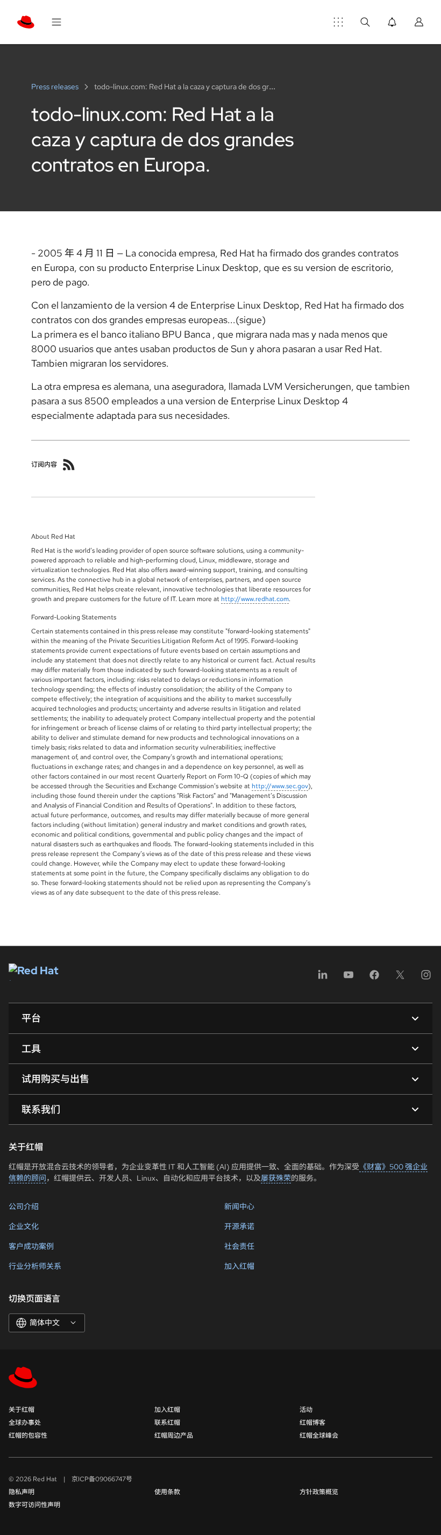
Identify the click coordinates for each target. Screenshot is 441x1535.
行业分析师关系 (35, 1266)
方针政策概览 (319, 1492)
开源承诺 (239, 1226)
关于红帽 (21, 1409)
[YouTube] (348, 978)
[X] (400, 978)
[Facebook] (374, 978)
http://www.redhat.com (255, 599)
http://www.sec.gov (280, 786)
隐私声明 (21, 1492)
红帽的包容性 (28, 1435)
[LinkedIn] (322, 978)
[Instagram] (425, 978)
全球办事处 (25, 1422)
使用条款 (167, 1492)
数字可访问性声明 (34, 1505)
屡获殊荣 (276, 1178)
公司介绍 (24, 1206)
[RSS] (68, 464)
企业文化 (24, 1226)
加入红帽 (239, 1266)
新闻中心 (239, 1206)
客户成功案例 (31, 1246)
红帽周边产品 (173, 1435)
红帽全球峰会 (319, 1435)
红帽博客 (312, 1422)
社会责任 (239, 1246)
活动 (306, 1409)
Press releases (55, 86)
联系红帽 (167, 1422)
